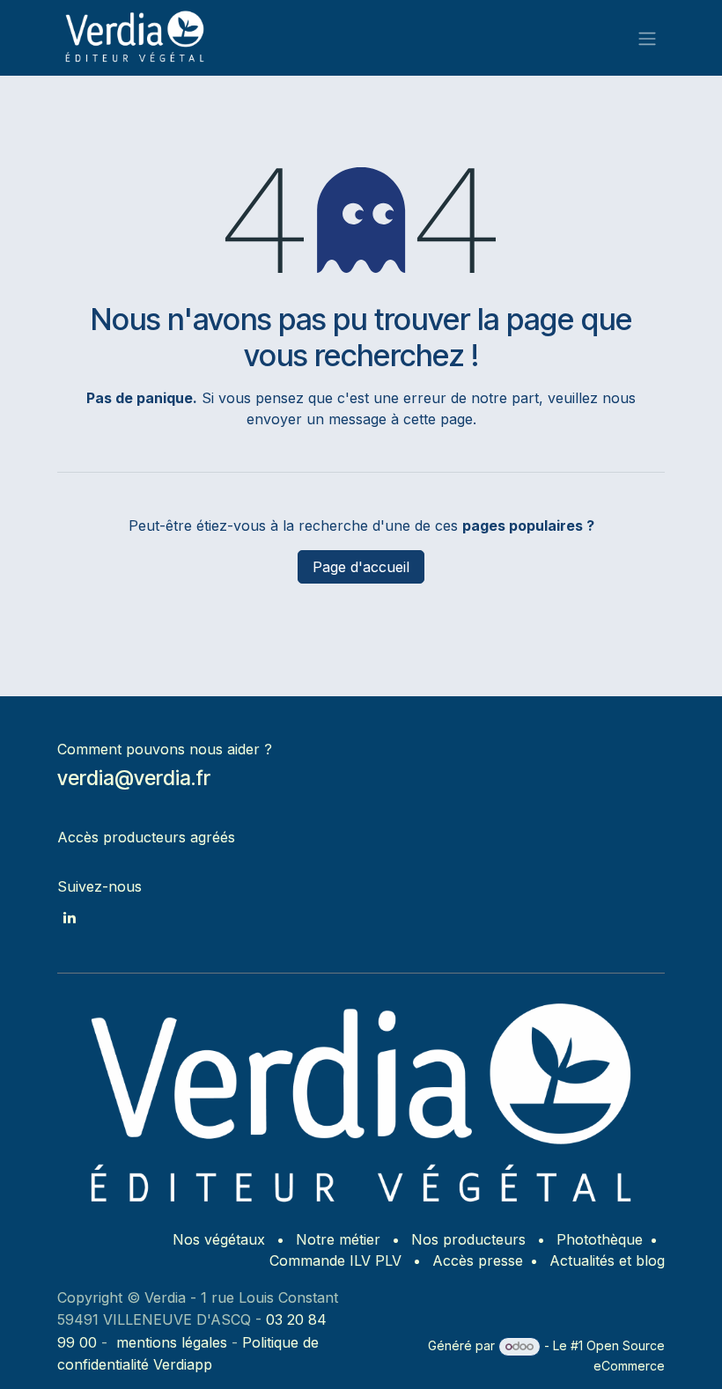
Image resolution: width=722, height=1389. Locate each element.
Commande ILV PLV (335, 1260)
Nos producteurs (468, 1239)
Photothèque (599, 1239)
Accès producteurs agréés (146, 837)
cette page (438, 419)
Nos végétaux (219, 1239)
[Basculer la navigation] (647, 37)
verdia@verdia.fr (133, 778)
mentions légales (171, 1342)
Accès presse (477, 1260)
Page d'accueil (361, 567)
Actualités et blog (607, 1260)
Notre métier (338, 1239)
